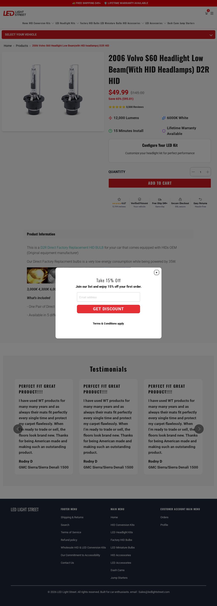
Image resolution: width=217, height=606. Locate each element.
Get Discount (108, 309)
